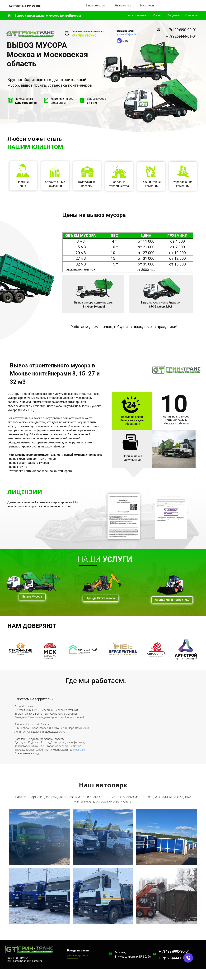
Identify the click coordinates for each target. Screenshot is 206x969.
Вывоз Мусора (32, 596)
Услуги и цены (137, 15)
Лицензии (174, 15)
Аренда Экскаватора (100, 598)
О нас (157, 15)
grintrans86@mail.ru (127, 34)
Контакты (191, 15)
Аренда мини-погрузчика (172, 599)
